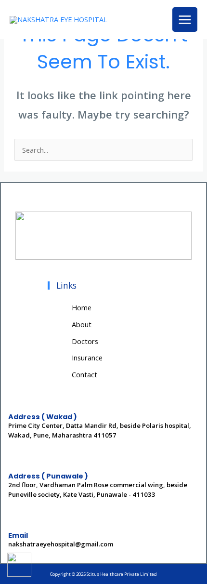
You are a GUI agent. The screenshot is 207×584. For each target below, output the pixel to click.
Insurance (87, 357)
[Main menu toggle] (184, 19)
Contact (84, 374)
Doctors (85, 341)
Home (81, 307)
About (81, 324)
